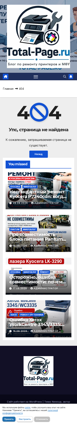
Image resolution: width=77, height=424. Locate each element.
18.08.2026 (20, 245)
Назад (39, 154)
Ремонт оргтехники (31, 315)
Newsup (56, 401)
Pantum (14, 229)
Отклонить (42, 419)
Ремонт (44, 272)
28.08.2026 (21, 203)
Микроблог (30, 187)
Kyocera (15, 187)
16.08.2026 (20, 331)
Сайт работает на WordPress (25, 401)
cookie (27, 407)
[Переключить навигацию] (36, 76)
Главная (8, 88)
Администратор (46, 203)
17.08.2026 (20, 288)
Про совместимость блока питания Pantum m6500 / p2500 (36, 239)
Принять (9, 419)
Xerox (13, 315)
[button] (64, 76)
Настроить (25, 419)
